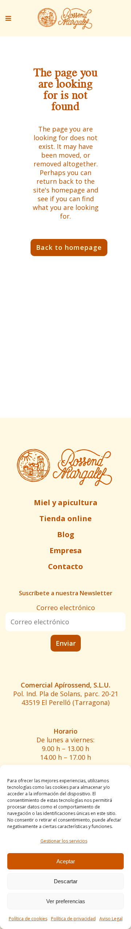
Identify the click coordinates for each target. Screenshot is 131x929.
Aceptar (65, 861)
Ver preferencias (65, 901)
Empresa (65, 550)
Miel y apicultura (66, 502)
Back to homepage (69, 247)
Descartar (66, 881)
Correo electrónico (65, 607)
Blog (65, 534)
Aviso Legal (111, 919)
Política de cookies (28, 919)
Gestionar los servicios (63, 841)
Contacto (65, 566)
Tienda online (65, 518)
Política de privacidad (73, 919)
